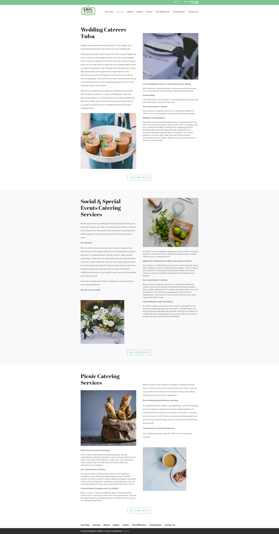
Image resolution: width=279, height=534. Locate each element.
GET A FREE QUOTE (139, 177)
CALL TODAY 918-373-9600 (191, 2)
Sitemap (126, 531)
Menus (130, 12)
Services (120, 12)
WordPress (117, 531)
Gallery (139, 12)
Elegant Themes (96, 531)
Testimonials (178, 12)
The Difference (162, 12)
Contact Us (193, 12)
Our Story (109, 12)
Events (149, 12)
